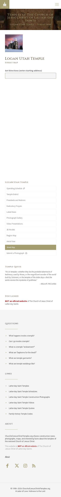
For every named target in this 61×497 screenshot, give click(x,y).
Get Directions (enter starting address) (23, 70)
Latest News (11, 212)
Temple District (12, 194)
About (7, 457)
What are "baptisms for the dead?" (23, 353)
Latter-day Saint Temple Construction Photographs (29, 397)
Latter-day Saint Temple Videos (21, 403)
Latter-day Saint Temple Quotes (21, 408)
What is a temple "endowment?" (22, 347)
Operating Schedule (15, 188)
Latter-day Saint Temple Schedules (23, 392)
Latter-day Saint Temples (19, 386)
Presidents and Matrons (16, 200)
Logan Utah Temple (22, 24)
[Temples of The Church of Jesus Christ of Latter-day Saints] (4, 4)
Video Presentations (15, 224)
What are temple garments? (20, 358)
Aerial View (11, 241)
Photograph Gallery (15, 218)
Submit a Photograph (16, 253)
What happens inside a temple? (21, 336)
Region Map (11, 235)
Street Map (11, 247)
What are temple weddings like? (22, 364)
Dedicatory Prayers (14, 206)
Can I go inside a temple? (19, 341)
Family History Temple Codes (21, 414)
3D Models (11, 229)
